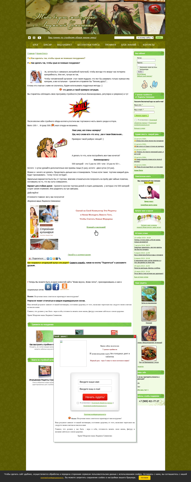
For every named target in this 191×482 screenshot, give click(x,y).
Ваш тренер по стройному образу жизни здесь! (72, 37)
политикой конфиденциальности (52, 478)
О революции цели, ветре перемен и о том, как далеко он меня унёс (147, 261)
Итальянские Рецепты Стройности (44, 379)
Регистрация (141, 74)
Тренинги (110, 44)
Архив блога (41, 53)
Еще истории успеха (141, 277)
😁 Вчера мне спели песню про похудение (149, 141)
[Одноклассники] (53, 258)
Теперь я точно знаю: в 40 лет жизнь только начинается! (147, 241)
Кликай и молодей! (96, 227)
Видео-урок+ (148, 201)
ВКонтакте (29, 37)
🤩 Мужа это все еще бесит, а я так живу (148, 167)
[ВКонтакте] (48, 258)
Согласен (144, 478)
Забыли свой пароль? (144, 76)
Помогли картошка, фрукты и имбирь (147, 268)
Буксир (48, 44)
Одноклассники (34, 37)
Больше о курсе (139, 128)
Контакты (149, 44)
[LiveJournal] (59, 258)
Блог (35, 44)
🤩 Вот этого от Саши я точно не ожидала (149, 146)
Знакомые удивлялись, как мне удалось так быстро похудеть (148, 248)
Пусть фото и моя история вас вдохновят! (148, 273)
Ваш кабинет (64, 44)
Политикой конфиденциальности (95, 406)
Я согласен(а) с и (145, 122)
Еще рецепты (139, 366)
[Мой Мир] (56, 258)
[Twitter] (50, 258)
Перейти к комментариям (79, 254)
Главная (31, 53)
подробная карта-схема (149, 205)
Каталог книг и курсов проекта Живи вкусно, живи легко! (149, 226)
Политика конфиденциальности (95, 414)
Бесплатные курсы (88, 44)
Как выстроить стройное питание (45, 344)
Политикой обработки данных (101, 403)
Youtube (39, 37)
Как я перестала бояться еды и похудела (148, 255)
